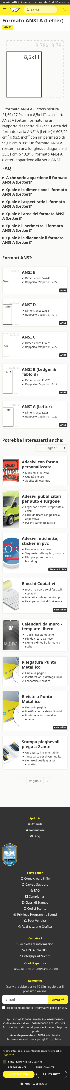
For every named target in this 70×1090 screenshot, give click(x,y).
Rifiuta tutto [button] (52, 1074)
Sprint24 (15, 11)
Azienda (37, 824)
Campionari (36, 896)
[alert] (35, 1068)
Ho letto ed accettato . (37, 1008)
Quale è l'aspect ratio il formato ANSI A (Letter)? (33, 204)
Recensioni (37, 830)
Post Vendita (36, 920)
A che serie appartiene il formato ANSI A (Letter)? (34, 179)
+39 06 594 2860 (36, 950)
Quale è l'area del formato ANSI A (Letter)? (33, 216)
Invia (56, 999)
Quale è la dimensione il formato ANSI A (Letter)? (34, 192)
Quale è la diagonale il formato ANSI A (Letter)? (32, 240)
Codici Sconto (36, 908)
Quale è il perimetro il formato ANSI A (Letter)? (32, 228)
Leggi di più (9, 1054)
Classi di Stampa (36, 902)
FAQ (36, 890)
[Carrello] (65, 10)
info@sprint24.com (36, 956)
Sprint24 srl (14, 1019)
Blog (36, 836)
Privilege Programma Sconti (36, 914)
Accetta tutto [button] (18, 1074)
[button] (4, 1062)
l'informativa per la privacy (50, 1008)
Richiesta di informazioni (36, 944)
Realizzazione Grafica (36, 927)
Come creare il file (37, 878)
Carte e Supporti (37, 884)
